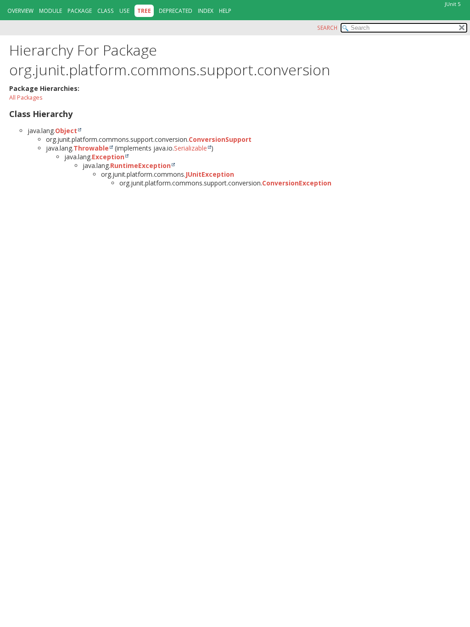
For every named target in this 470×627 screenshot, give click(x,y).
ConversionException (296, 183)
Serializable (190, 148)
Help (225, 11)
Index (205, 11)
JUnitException (209, 174)
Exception (108, 156)
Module (50, 11)
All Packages (26, 97)
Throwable (91, 148)
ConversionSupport (220, 139)
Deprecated (175, 11)
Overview (20, 11)
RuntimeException (140, 165)
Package (79, 11)
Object (66, 130)
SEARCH (327, 28)
